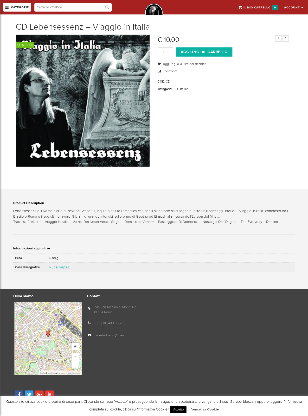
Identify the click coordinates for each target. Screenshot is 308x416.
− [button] (75, 364)
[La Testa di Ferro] (154, 12)
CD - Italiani (181, 89)
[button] (293, 7)
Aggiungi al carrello (204, 52)
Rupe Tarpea (59, 267)
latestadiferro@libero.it (112, 335)
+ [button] (75, 357)
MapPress (52, 373)
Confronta (170, 71)
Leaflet (42, 373)
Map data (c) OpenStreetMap (68, 373)
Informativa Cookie (203, 409)
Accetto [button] (178, 409)
